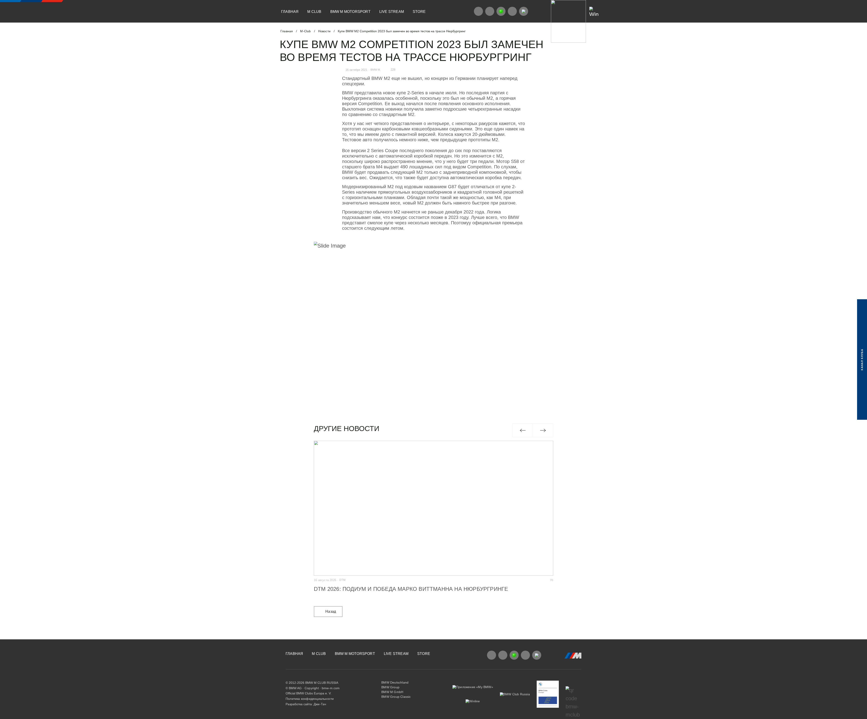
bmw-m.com (331, 688)
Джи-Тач (320, 704)
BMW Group (390, 687)
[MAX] (523, 11)
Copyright (312, 688)
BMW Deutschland (394, 682)
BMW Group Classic (396, 696)
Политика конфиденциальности (310, 698)
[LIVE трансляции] (501, 11)
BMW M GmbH (392, 692)
